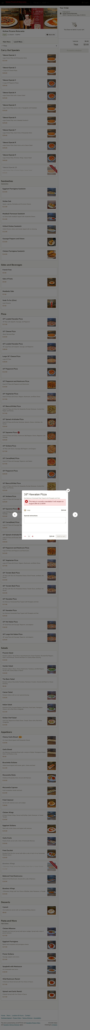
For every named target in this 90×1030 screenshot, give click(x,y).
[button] (15, 516)
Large (28, 510)
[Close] (68, 490)
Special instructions (31, 516)
